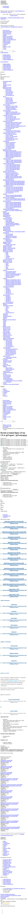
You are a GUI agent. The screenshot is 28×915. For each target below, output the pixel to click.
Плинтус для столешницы (11, 136)
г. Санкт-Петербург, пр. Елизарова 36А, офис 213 (14, 888)
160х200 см (8, 292)
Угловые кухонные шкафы (12, 175)
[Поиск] (15, 51)
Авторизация (6, 6)
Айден (7, 255)
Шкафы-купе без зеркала (11, 236)
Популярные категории (6, 857)
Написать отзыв (4, 748)
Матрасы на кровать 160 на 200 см (13, 284)
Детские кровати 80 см (11, 351)
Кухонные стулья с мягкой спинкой (11, 384)
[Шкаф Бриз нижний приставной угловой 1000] (11, 784)
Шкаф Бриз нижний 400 (14, 542)
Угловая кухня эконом (11, 108)
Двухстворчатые (6, 228)
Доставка (5, 390)
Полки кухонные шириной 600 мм (13, 206)
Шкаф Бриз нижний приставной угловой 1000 (14, 531)
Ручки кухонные (9, 135)
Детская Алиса (9, 344)
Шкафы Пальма (6, 226)
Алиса (7, 263)
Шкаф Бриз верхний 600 (14, 552)
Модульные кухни (7, 88)
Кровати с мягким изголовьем (12, 275)
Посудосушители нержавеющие (13, 118)
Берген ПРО (8, 217)
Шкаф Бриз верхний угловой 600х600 (14, 573)
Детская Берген (9, 345)
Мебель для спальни (7, 37)
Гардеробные (6, 214)
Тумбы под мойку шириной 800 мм (13, 162)
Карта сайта (3, 897)
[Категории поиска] (1, 28)
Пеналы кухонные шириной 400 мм (14, 195)
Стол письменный (7, 381)
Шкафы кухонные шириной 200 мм (14, 177)
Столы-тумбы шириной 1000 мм (13, 164)
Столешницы (6, 141)
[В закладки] (6, 770)
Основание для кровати (8, 286)
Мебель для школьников (8, 338)
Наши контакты (14, 15)
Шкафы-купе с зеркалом (11, 237)
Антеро (7, 257)
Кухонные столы (7, 374)
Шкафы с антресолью (8, 249)
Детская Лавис (9, 341)
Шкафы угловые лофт (10, 244)
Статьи (4, 849)
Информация (3, 838)
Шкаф (4, 325)
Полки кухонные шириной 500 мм (13, 205)
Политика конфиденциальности (8, 894)
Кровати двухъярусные (11, 353)
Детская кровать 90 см (11, 350)
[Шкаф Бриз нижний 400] (6, 766)
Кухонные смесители (8, 121)
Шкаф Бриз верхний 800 (14, 557)
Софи (7, 253)
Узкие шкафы (9, 219)
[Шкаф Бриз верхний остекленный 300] (10, 808)
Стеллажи (5, 44)
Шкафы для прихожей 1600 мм (12, 224)
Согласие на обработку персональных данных (11, 895)
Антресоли (5, 364)
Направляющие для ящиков (12, 138)
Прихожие (5, 314)
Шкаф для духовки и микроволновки (14, 210)
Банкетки (5, 317)
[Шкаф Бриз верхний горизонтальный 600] (10, 827)
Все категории (6, 30)
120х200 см (8, 290)
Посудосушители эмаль (11, 116)
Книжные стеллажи (7, 360)
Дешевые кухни (6, 860)
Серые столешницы (10, 144)
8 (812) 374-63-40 (7, 58)
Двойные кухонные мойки (12, 111)
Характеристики (6, 515)
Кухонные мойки (7, 110)
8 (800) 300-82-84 (4, 52)
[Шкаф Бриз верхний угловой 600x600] (9, 821)
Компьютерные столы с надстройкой (14, 380)
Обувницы (5, 313)
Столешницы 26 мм (10, 145)
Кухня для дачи (6, 327)
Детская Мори (9, 343)
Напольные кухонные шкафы (9, 150)
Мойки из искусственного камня (13, 113)
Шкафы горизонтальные (8, 179)
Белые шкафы (6, 212)
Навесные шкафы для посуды (12, 174)
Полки (4, 45)
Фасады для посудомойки (9, 197)
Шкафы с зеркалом (7, 246)
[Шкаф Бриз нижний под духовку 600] (9, 778)
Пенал (4, 323)
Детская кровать (6, 347)
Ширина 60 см (9, 241)
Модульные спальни (7, 262)
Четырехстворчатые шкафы (9, 248)
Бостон (7, 307)
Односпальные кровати (11, 271)
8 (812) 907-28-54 (7, 57)
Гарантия (5, 392)
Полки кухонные (7, 201)
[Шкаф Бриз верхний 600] (6, 790)
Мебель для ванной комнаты (9, 39)
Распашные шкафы (10, 222)
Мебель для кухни (7, 32)
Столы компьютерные (8, 379)
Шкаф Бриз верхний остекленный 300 (14, 568)
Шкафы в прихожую (7, 218)
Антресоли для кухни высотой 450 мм (14, 190)
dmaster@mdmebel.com (8, 59)
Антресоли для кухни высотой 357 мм (14, 189)
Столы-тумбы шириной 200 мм (13, 168)
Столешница (3, 470)
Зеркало (5, 320)
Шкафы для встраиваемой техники (11, 209)
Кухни (4, 83)
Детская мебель (6, 43)
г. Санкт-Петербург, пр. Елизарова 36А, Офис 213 (12, 26)
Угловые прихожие (7, 316)
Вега (7, 309)
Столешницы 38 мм (10, 147)
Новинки (5, 874)
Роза (7, 266)
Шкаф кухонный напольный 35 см (13, 154)
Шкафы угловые (6, 243)
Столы (4, 47)
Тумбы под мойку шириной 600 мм (13, 161)
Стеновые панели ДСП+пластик (13, 130)
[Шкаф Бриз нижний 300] (6, 760)
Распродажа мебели (7, 31)
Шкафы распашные (7, 245)
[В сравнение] (7, 770)
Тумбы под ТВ (6, 371)
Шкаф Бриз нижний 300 (14, 537)
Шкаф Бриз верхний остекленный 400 (14, 578)
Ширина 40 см (9, 239)
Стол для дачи (6, 331)
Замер (4, 388)
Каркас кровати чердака (11, 357)
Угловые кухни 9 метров (11, 109)
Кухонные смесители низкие (12, 127)
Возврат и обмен (7, 848)
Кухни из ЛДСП (9, 101)
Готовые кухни (9, 98)
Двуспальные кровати (10, 272)
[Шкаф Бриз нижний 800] (6, 772)
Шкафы (5, 34)
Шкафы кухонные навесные (9, 171)
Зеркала (5, 318)
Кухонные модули (7, 33)
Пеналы (5, 194)
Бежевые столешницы (11, 142)
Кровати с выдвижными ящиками (13, 273)
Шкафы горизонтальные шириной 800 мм (15, 184)
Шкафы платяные (7, 242)
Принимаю (3, 837)
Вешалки (5, 304)
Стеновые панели (7, 129)
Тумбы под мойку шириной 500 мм (13, 160)
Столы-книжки (6, 377)
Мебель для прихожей (8, 38)
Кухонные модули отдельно (9, 866)
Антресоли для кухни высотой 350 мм (14, 188)
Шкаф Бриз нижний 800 (14, 547)
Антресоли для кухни (8, 185)
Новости (5, 850)
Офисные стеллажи (7, 334)
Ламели (7, 287)
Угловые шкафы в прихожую (12, 223)
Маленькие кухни (7, 863)
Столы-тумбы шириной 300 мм (13, 169)
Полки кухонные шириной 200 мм (13, 202)
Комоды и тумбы (7, 46)
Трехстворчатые (6, 229)
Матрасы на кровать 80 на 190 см (13, 279)
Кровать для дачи (7, 329)
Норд (7, 310)
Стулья (4, 49)
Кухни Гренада (9, 94)
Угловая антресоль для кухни (12, 191)
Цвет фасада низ (4, 466)
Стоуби (7, 311)
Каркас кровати (6, 295)
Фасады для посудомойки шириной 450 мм (15, 198)
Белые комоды (9, 367)
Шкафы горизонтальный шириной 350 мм (15, 181)
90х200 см (8, 289)
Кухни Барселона (9, 91)
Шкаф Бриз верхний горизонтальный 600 (14, 584)
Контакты (5, 395)
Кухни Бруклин (9, 93)
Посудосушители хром (11, 117)
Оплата (4, 393)
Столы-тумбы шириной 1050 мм (13, 165)
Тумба (4, 324)
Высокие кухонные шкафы (12, 172)
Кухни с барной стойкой (11, 102)
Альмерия (8, 256)
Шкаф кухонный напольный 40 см (13, 155)
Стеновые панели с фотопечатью (13, 131)
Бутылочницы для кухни (11, 134)
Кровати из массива (10, 276)
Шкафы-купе (6, 232)
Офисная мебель (6, 42)
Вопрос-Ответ (6, 854)
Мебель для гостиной (8, 36)
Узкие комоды (9, 370)
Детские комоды (6, 337)
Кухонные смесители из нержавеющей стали (16, 125)
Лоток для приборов (10, 120)
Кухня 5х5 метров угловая (11, 106)
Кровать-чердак (6, 356)
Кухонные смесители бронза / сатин (14, 122)
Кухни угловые (6, 104)
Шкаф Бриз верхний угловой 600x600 (9, 822)
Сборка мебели (6, 391)
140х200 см (8, 291)
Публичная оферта (5, 896)
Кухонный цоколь (10, 137)
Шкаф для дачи (6, 330)
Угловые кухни (6, 864)
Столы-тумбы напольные (8, 163)
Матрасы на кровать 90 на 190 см (13, 280)
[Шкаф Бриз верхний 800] (6, 796)
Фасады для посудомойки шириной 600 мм (15, 199)
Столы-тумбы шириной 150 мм (13, 167)
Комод (4, 322)
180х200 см (8, 300)
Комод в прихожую (10, 368)
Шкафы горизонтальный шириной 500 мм (15, 182)
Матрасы (5, 278)
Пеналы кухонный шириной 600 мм (14, 196)
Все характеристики (7, 459)
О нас (4, 394)
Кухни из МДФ (9, 100)
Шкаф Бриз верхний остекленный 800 (14, 563)
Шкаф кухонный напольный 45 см (13, 156)
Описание (5, 514)
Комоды (5, 366)
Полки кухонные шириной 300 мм (13, 203)
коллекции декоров (12, 680)
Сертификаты (6, 851)
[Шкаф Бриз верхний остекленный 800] (10, 814)
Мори (7, 252)
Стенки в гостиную (7, 259)
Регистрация (6, 7)
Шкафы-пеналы (6, 238)
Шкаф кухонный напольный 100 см (14, 151)
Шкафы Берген (6, 216)
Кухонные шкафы (7, 84)
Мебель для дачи (6, 40)
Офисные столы (6, 333)
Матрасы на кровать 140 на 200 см (13, 283)
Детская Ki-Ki (9, 340)
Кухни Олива (9, 90)
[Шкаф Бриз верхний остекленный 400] (10, 802)
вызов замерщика (4, 61)
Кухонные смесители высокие (12, 124)
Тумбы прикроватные (8, 372)
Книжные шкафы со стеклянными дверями (15, 231)
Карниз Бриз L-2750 (14, 589)
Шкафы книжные (7, 230)
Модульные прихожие (8, 305)
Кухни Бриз (8, 89)
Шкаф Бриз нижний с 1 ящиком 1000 (14, 526)
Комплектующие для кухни (9, 133)
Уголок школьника (7, 358)
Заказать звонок (6, 54)
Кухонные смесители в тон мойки (13, 123)
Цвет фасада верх (4, 462)
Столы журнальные (7, 378)
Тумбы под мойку (7, 158)
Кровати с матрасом (7, 872)
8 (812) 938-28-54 (7, 56)
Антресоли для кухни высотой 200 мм (14, 187)
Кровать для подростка (11, 352)
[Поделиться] (13, 491)
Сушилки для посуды (8, 115)
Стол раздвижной (7, 376)
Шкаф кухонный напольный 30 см (13, 152)
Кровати (5, 82)
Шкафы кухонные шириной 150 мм (14, 176)
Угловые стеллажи (7, 361)
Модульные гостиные (8, 251)
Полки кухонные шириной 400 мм (13, 204)
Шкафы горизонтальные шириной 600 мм (15, 183)
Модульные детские (7, 339)
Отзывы (5, 517)
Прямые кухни (9, 97)
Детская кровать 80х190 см (12, 349)
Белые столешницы (10, 143)
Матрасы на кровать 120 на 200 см (13, 282)
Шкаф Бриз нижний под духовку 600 (14, 521)
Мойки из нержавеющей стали (12, 114)
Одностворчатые (7, 215)
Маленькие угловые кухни (12, 107)
